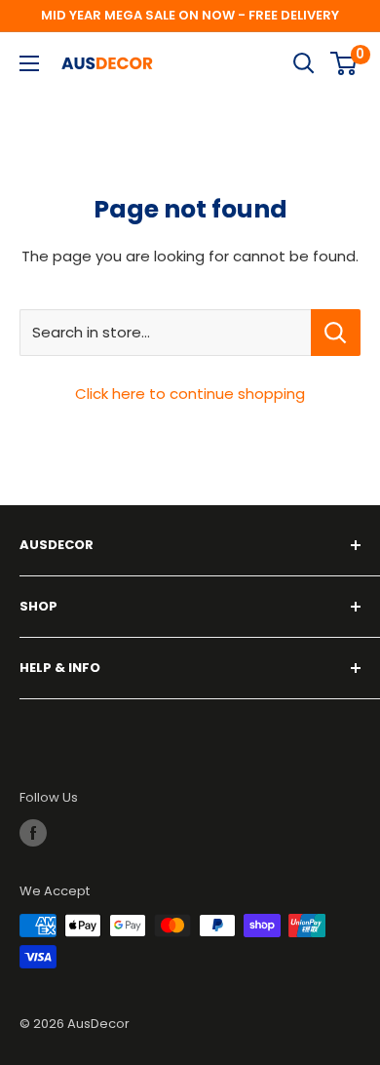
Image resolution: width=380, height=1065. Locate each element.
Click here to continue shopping (190, 393)
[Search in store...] (336, 332)
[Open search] (304, 63)
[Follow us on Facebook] (33, 833)
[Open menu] (29, 63)
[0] (344, 63)
